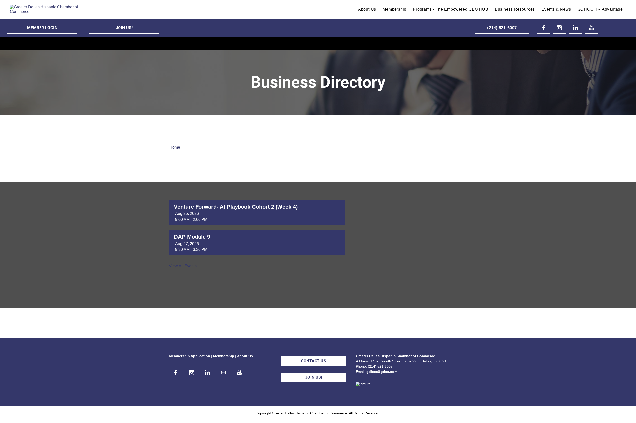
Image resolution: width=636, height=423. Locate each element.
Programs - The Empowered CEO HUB (450, 9)
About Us (367, 9)
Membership (394, 9)
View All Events (183, 266)
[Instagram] (559, 28)
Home (174, 147)
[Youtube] (591, 28)
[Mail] (223, 372)
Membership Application (189, 356)
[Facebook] (543, 28)
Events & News (556, 9)
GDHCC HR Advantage (600, 9)
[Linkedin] (575, 28)
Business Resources (515, 9)
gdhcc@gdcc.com (381, 372)
